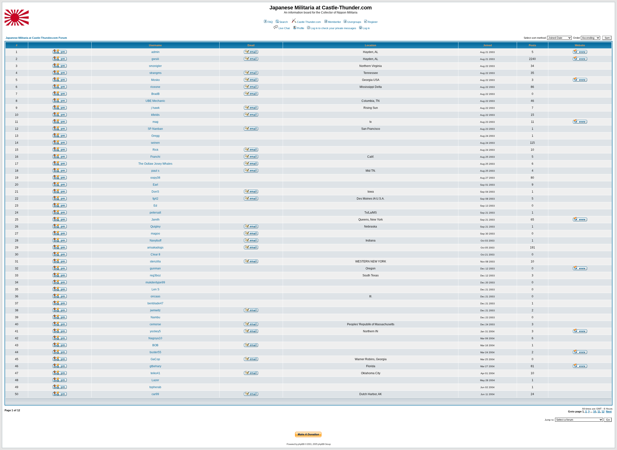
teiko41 (155, 373)
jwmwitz (155, 310)
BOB (155, 345)
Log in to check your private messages (333, 28)
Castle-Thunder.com (309, 21)
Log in (366, 28)
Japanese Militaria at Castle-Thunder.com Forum (36, 37)
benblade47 (155, 303)
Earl (155, 184)
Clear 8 (155, 254)
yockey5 (155, 331)
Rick (155, 149)
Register (373, 21)
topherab (155, 387)
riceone (155, 87)
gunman (155, 268)
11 (598, 411)
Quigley (155, 226)
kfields (155, 115)
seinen (155, 142)
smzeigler (155, 66)
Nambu (155, 317)
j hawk (155, 108)
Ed (155, 205)
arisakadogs (155, 247)
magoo (155, 233)
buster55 (155, 352)
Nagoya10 (155, 338)
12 (603, 411)
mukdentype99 (155, 282)
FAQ (270, 21)
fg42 (155, 198)
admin (155, 52)
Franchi (155, 156)
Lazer (155, 380)
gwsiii (155, 59)
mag (155, 122)
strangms (155, 73)
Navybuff (155, 240)
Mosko (155, 80)
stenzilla (155, 261)
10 (594, 411)
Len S (155, 289)
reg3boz (155, 275)
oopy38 (155, 177)
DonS (155, 191)
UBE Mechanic (155, 101)
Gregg (155, 135)
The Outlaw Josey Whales (155, 163)
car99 (155, 394)
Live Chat (284, 28)
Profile (300, 28)
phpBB (301, 444)
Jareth (155, 219)
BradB (155, 94)
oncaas (155, 296)
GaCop (155, 359)
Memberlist (334, 21)
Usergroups (354, 21)
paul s (155, 170)
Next (609, 411)
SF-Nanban (155, 128)
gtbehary (155, 366)
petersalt (155, 212)
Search (283, 21)
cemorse (155, 324)
